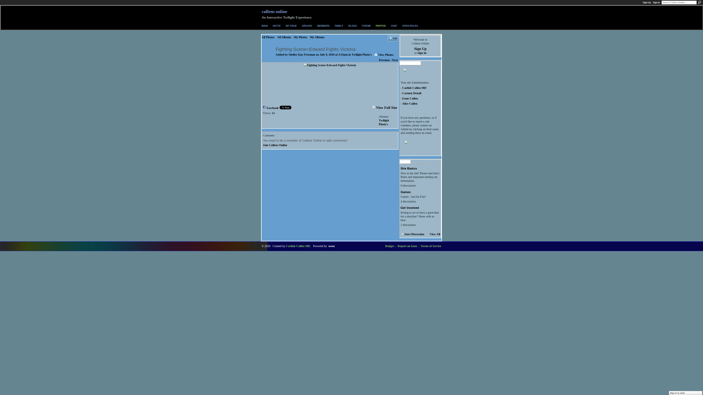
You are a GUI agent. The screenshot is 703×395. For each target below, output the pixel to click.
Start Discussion (414, 234)
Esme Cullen (410, 98)
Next (395, 60)
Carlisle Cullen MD (414, 87)
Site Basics (409, 168)
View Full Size (386, 108)
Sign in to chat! (677, 393)
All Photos (268, 37)
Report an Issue (407, 246)
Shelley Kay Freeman (302, 54)
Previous (384, 60)
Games (406, 192)
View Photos (385, 54)
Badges (389, 246)
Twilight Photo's (362, 54)
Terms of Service (431, 246)
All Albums (284, 37)
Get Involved (410, 208)
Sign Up (647, 2)
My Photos (300, 37)
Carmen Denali (411, 93)
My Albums (317, 37)
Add (395, 38)
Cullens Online (274, 11)
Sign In (656, 2)
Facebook (273, 108)
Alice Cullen (409, 103)
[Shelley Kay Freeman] (267, 56)
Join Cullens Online (275, 145)
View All (435, 234)
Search (699, 2)
